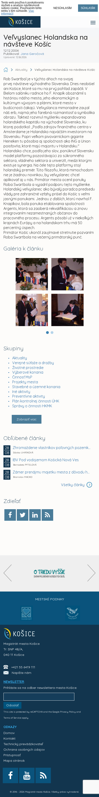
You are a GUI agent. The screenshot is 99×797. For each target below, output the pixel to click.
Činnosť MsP (22, 377)
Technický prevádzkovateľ (23, 744)
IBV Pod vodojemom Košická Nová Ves (46, 460)
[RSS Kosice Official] (43, 775)
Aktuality (19, 358)
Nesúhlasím (62, 8)
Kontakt (9, 738)
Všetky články (73, 484)
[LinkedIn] (35, 515)
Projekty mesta (25, 382)
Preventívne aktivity (28, 396)
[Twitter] (22, 515)
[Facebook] (10, 515)
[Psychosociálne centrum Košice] (26, 616)
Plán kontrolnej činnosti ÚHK (35, 401)
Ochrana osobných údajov (24, 749)
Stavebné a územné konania (36, 386)
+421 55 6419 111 (23, 667)
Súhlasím (88, 8)
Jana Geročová (32, 54)
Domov (9, 733)
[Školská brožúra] (49, 573)
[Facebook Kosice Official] (10, 775)
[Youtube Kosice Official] (27, 775)
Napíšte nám (21, 673)
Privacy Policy (68, 711)
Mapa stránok (14, 760)
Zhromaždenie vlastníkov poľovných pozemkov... (52, 447)
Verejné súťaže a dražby (33, 362)
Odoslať (12, 705)
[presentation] (7, 573)
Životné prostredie (28, 367)
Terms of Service (12, 717)
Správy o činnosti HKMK (32, 406)
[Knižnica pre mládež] (72, 616)
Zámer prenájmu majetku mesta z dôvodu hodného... (52, 472)
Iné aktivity (21, 391)
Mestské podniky (49, 599)
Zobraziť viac (27, 419)
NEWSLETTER (13, 682)
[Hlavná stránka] (6, 69)
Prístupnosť (12, 755)
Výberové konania (27, 372)
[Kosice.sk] (20, 22)
